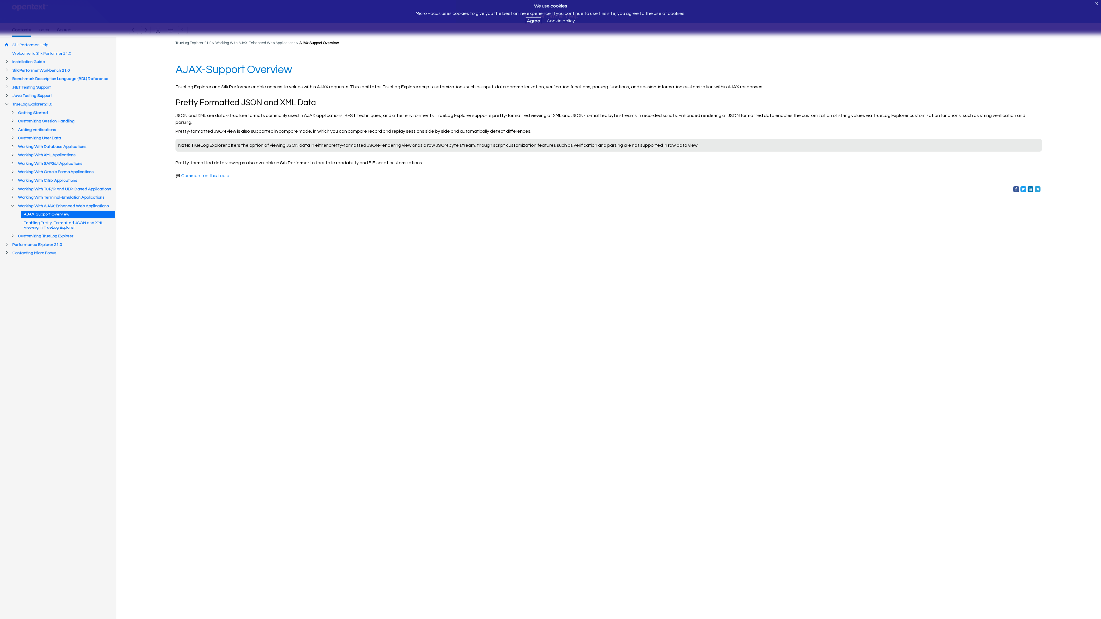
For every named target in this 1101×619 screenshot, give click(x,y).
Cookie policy (561, 21)
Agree (533, 21)
